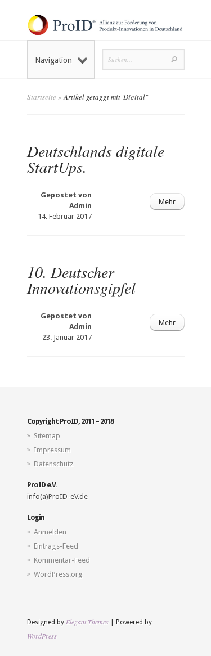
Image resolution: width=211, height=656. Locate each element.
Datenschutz (53, 464)
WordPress (42, 635)
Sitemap (47, 436)
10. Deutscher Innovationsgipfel (81, 279)
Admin (80, 205)
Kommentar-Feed (62, 560)
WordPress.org (58, 574)
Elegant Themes (87, 621)
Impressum (52, 450)
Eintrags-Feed (56, 546)
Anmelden (50, 532)
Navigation (53, 60)
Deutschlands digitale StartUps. (95, 158)
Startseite (41, 97)
